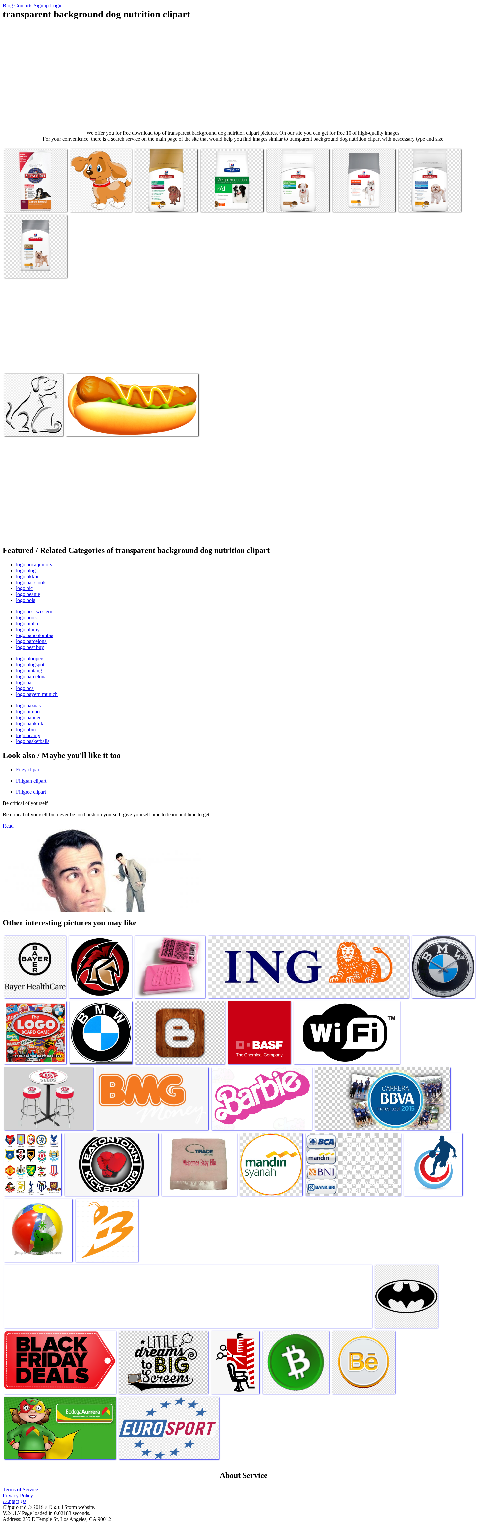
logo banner (28, 717)
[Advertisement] (243, 74)
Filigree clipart (31, 792)
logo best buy (30, 647)
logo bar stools (31, 582)
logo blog (26, 570)
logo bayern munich (37, 694)
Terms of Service (20, 1489)
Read (8, 826)
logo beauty (28, 735)
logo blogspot (30, 664)
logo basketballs (32, 741)
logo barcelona (31, 641)
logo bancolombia (34, 635)
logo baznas (28, 705)
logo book (26, 617)
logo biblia (27, 623)
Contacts (23, 5)
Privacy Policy (18, 1495)
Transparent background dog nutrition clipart (33, 200)
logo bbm (26, 729)
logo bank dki (30, 723)
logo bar (24, 682)
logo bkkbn (28, 576)
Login (56, 5)
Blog (8, 5)
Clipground (33, 1505)
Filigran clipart (31, 781)
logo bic (24, 588)
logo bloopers (30, 658)
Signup (41, 5)
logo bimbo (28, 711)
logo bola (25, 600)
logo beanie (28, 594)
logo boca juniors (34, 564)
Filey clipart (28, 769)
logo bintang (29, 670)
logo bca (25, 688)
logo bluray (28, 629)
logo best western (34, 611)
